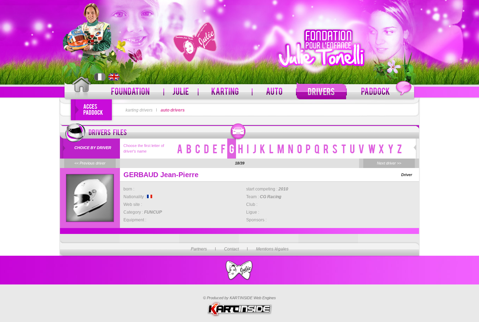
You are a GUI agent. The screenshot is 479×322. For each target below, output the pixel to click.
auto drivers (173, 110)
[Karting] (225, 91)
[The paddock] (380, 91)
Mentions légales (272, 249)
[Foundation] (130, 91)
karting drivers (139, 110)
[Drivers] (321, 91)
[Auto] (274, 91)
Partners (199, 249)
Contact (231, 249)
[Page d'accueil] (81, 88)
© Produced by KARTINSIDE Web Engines (239, 298)
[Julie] (181, 91)
